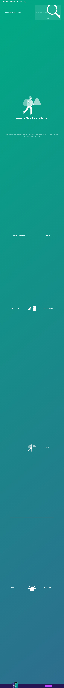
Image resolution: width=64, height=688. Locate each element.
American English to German (12, 12)
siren (12, 587)
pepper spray (15, 308)
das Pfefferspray (48, 308)
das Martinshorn (48, 587)
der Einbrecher (48, 448)
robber (13, 448)
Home (6, 12)
